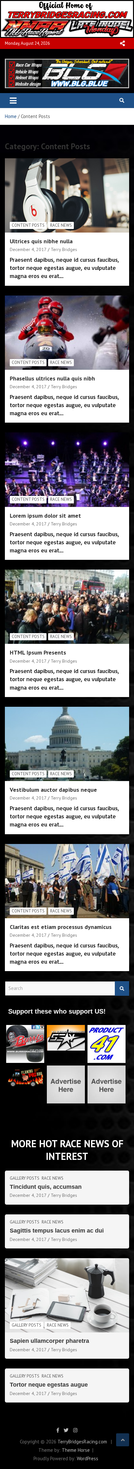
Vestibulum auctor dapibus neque (53, 789)
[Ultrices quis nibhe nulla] (67, 195)
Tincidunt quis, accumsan (46, 1187)
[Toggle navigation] (13, 100)
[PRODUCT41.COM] (106, 1028)
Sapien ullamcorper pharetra (49, 1341)
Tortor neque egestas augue (49, 1384)
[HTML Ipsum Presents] (67, 606)
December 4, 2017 (28, 249)
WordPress (87, 1458)
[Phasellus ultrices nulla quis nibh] (67, 332)
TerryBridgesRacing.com (82, 1442)
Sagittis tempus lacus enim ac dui (57, 1230)
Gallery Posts (24, 1178)
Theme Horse (76, 1450)
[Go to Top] (122, 1439)
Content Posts (28, 225)
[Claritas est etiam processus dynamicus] (67, 881)
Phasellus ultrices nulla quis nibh (52, 378)
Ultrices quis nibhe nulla (41, 241)
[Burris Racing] (25, 1028)
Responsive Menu (122, 43)
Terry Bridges (64, 249)
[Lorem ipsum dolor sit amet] (67, 469)
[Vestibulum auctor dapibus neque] (67, 743)
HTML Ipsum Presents (38, 652)
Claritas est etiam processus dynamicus (61, 927)
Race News (61, 225)
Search (122, 988)
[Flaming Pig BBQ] (25, 1069)
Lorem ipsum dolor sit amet (45, 515)
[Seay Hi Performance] (66, 1028)
